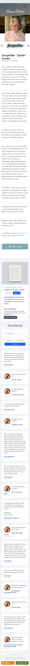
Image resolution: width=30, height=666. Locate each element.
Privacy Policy (11, 659)
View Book (8, 293)
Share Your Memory (10, 317)
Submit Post (15, 344)
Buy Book (16, 293)
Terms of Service (19, 659)
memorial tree (21, 233)
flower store (20, 235)
